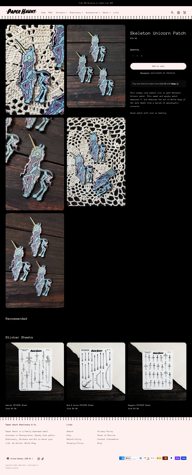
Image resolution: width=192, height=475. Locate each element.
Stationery (75, 12)
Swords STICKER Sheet (16, 405)
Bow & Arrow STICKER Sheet (80, 405)
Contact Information (108, 439)
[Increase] (141, 56)
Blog (99, 443)
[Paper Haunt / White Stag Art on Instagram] (38, 458)
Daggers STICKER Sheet (139, 405)
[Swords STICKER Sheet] (35, 371)
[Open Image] (35, 70)
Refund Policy (74, 439)
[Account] (178, 13)
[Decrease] (132, 56)
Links (116, 12)
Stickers (60, 12)
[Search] (172, 13)
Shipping (144, 73)
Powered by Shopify (12, 468)
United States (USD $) (21, 459)
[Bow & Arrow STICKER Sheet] (96, 371)
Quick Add (35, 397)
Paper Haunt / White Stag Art (28, 465)
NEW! (51, 12)
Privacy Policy (105, 431)
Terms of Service (106, 435)
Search (70, 431)
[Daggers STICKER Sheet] (157, 371)
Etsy (69, 435)
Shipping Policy (75, 443)
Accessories (92, 12)
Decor (106, 12)
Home (43, 12)
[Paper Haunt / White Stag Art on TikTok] (42, 458)
